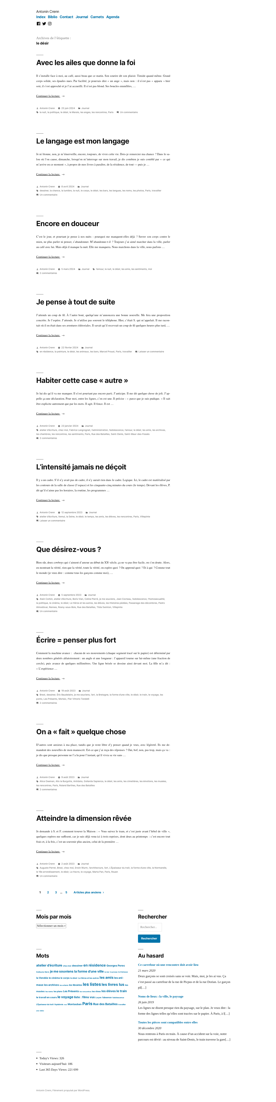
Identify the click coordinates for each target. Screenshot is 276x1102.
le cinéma (54, 603)
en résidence (46, 351)
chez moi (63, 430)
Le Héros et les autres (81, 603)
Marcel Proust (107, 351)
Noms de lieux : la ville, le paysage (160, 996)
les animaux (82, 351)
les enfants (64, 985)
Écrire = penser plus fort (76, 640)
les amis (125, 269)
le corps (85, 190)
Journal (82, 17)
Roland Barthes (67, 785)
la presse (114, 972)
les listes (92, 984)
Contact (66, 17)
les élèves (110, 516)
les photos (138, 190)
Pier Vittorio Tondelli (78, 699)
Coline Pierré (91, 599)
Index (41, 17)
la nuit (43, 112)
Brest (42, 694)
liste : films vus (84, 997)
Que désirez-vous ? (68, 549)
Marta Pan (97, 871)
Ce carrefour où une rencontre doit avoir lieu (168, 965)
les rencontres (99, 112)
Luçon (98, 997)
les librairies (75, 985)
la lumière (66, 190)
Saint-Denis (117, 434)
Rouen (114, 871)
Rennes (53, 607)
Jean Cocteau (123, 599)
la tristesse (123, 972)
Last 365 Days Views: (53, 1070)
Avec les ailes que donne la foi (85, 62)
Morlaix (62, 699)
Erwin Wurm (81, 867)
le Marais (74, 112)
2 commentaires (48, 273)
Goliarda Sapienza (93, 781)
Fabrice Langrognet (79, 430)
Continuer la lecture (50, 96)
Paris (110, 112)
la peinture (60, 351)
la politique (53, 112)
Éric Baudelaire (65, 694)
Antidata (78, 781)
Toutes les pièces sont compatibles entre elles (168, 1022)
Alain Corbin (46, 599)
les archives (158, 430)
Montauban (75, 1004)
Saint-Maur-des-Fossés (137, 434)
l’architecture (96, 867)
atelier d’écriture (48, 430)
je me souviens (107, 599)
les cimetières (130, 781)
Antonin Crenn (47, 11)
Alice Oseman (47, 781)
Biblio (52, 17)
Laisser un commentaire (151, 351)
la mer (107, 972)
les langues (115, 190)
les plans (58, 991)
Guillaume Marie (42, 972)
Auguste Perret (48, 867)
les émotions (146, 781)
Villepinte (145, 516)
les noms (127, 190)
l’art (93, 694)
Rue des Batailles (100, 434)
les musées (160, 781)
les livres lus (113, 984)
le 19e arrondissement (48, 871)
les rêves (96, 991)
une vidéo (40, 1011)
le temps (89, 516)
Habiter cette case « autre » (82, 380)
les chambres (43, 434)
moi (150, 269)
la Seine (70, 516)
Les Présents (50, 699)
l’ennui (61, 516)
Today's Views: (49, 1058)
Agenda (112, 17)
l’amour (99, 269)
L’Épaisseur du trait (119, 867)
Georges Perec (116, 965)
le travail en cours (46, 997)
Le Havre (74, 871)
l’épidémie (58, 1004)
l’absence (107, 997)
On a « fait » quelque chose (81, 731)
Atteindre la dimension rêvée (83, 818)
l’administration (100, 430)
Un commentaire (129, 112)
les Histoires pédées (117, 603)
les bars (103, 190)
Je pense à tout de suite (75, 301)
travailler (156, 190)
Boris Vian (78, 599)
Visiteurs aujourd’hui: (53, 1064)
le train (143, 694)
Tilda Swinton (104, 607)
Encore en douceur (67, 223)
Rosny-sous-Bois (67, 607)
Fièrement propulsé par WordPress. (71, 1090)
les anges (85, 112)
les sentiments (139, 269)
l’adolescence (116, 430)
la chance (55, 190)
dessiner (44, 190)
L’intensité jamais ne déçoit (81, 467)
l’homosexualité (156, 599)
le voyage (153, 694)
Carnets (97, 17)
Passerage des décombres (143, 603)
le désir (64, 112)
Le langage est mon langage (82, 141)
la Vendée (42, 977)
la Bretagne (102, 694)
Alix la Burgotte (64, 781)
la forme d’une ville (120, 694)
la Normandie (159, 867)
